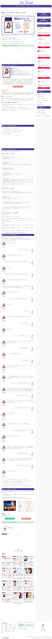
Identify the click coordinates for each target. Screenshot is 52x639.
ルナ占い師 (9, 527)
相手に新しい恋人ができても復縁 (42, 100)
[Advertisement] (18, 54)
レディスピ (6, 186)
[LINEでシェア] (20, 551)
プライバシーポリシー (39, 636)
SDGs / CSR (44, 636)
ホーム (26, 636)
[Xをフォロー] (8, 529)
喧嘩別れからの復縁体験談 (41, 112)
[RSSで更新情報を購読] (13, 529)
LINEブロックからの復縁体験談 (41, 114)
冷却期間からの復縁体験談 (41, 110)
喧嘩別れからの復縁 (40, 96)
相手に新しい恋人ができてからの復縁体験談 (43, 116)
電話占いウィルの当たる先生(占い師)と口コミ (11, 45)
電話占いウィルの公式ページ (26, 518)
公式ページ (44, 35)
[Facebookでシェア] (16, 551)
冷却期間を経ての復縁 (40, 94)
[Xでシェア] (14, 551)
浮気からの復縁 (39, 102)
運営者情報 (29, 636)
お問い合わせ (49, 636)
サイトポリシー (34, 636)
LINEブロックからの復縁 (41, 98)
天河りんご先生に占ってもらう (18, 86)
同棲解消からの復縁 (40, 104)
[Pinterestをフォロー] (10, 529)
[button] (50, 10)
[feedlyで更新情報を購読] (12, 529)
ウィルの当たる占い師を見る (10, 518)
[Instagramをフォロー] (9, 529)
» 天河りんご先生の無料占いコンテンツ (7, 133)
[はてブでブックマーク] (18, 551)
